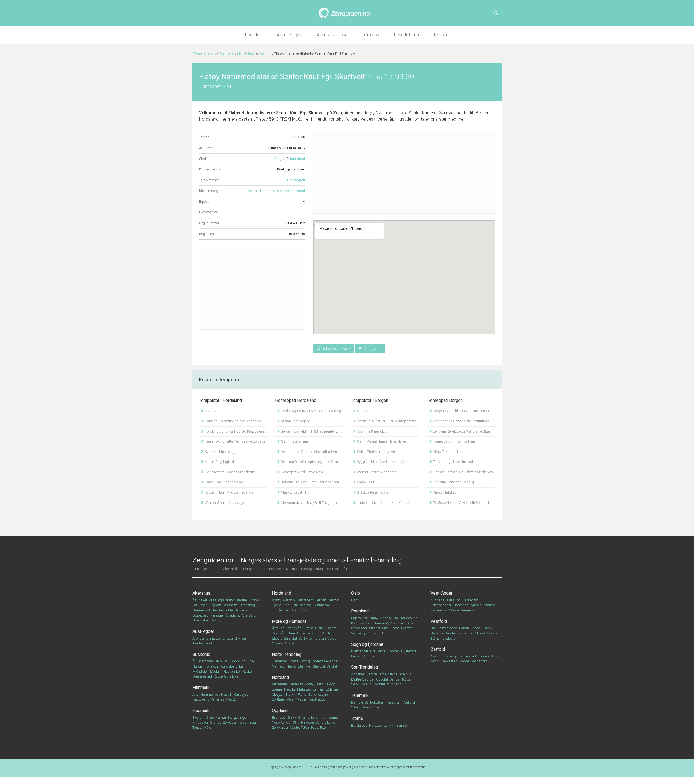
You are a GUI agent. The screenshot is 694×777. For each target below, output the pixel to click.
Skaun (366, 684)
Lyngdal (476, 605)
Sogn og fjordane (367, 644)
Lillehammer (317, 717)
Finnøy (373, 618)
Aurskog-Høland (221, 600)
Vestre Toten (299, 728)
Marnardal (439, 610)
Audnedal (437, 600)
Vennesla (467, 610)
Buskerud (201, 654)
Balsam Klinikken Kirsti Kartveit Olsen (309, 482)
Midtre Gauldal (362, 679)
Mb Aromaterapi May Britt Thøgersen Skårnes (311, 503)
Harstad (375, 725)
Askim (435, 656)
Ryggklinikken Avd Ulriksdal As (228, 492)
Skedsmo (233, 615)
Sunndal (290, 638)
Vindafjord (375, 633)
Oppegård (200, 615)
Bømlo (276, 605)
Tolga (242, 722)
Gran (302, 717)
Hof (433, 628)
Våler (208, 728)
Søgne (454, 610)
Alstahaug (280, 684)
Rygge (464, 661)
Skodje (277, 638)
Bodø (331, 684)
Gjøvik (292, 717)
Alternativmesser (333, 34)
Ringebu (307, 722)
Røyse (218, 676)
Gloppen (393, 651)
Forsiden (253, 34)
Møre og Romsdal (289, 621)
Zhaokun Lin (366, 482)
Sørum (254, 615)
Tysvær (406, 628)
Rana (302, 694)
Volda (331, 638)
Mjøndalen (200, 671)
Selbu (355, 684)
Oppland (280, 710)
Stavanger (359, 628)
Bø (366, 702)
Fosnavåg (294, 628)
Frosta (294, 661)
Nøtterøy (436, 633)
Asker (202, 600)
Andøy (309, 684)
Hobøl (494, 656)
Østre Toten (318, 728)
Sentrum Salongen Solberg (453, 482)
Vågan (302, 699)
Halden (483, 656)
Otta (296, 722)
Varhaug (358, 633)
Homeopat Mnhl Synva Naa (301, 472)
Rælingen (217, 615)
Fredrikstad (467, 656)
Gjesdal (386, 618)
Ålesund (278, 628)
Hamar (220, 717)
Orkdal (395, 679)
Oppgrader (373, 348)
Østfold (437, 649)
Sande (450, 633)
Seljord (409, 702)
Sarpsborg (479, 661)
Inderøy (317, 661)
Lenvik (389, 725)
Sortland (278, 699)
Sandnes (398, 623)
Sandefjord (464, 633)
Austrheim (306, 600)
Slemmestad (202, 676)
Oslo (355, 593)
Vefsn (291, 699)
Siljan (355, 707)
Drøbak (215, 605)
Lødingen (332, 689)
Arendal (198, 638)
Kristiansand (440, 605)
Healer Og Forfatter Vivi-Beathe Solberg (234, 441)
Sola (410, 623)
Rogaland (360, 611)
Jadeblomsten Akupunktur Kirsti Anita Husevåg (387, 503)
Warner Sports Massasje (224, 503)
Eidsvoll (254, 600)
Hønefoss (212, 666)
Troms (357, 718)
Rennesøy (382, 623)
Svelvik (492, 633)
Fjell (294, 605)
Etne (286, 605)
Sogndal (368, 656)
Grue (210, 717)
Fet (194, 605)
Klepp (369, 623)
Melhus (405, 674)
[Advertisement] (252, 289)
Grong (305, 661)
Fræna (308, 628)
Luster (356, 656)
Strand (374, 628)
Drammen (205, 661)
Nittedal (242, 610)
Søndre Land (325, 722)
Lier (242, 666)
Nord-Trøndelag (286, 654)
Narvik (291, 694)
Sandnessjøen (319, 694)
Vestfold (438, 621)
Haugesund (409, 618)
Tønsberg (448, 638)
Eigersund (359, 618)
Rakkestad (449, 661)
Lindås (277, 610)
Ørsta (289, 643)
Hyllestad (408, 651)
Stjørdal (319, 666)
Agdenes (358, 674)
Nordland (280, 677)
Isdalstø (304, 605)
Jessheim (230, 605)
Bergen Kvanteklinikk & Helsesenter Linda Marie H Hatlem (311, 431)
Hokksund (238, 661)
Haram (330, 628)
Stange (215, 722)
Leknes (318, 689)
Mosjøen (278, 694)
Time (385, 628)
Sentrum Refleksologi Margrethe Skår (309, 462)
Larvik (488, 628)
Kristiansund (310, 633)
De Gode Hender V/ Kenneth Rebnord (460, 503)
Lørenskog (247, 605)
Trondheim (381, 684)
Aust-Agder (203, 631)
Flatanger (279, 661)
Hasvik (226, 694)
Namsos (278, 666)
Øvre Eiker (232, 676)
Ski (244, 615)
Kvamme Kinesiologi (219, 452)
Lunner (333, 717)
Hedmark (201, 710)
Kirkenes (217, 699)
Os (286, 610)
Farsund (453, 600)
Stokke (480, 633)
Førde (381, 651)
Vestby (216, 620)
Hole (250, 661)
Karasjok (241, 694)
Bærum (241, 600)
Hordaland (246, 54)
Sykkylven (306, 638)
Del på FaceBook (336, 348)
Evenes (277, 689)
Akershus (201, 593)
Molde (325, 633)
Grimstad (213, 638)
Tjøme (434, 638)
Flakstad (304, 689)
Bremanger (359, 651)
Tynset (197, 728)
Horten (464, 628)
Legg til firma (406, 34)
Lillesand (230, 638)
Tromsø (401, 725)
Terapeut (226, 54)
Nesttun (334, 600)
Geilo (218, 661)
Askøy (276, 600)
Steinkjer (304, 666)
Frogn (203, 605)
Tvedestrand (202, 643)
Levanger (331, 661)
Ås (194, 600)
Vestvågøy (317, 699)
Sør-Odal (230, 722)
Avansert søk (289, 34)
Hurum (197, 666)
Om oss (371, 34)
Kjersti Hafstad (444, 492)
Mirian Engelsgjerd (219, 462)
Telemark (359, 695)
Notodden (377, 702)
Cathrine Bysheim (294, 441)
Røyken (248, 671)
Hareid (292, 633)
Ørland (396, 684)
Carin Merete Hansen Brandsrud (229, 472)
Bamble (357, 702)
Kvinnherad (321, 605)
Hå (395, 618)
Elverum (198, 717)
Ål (194, 661)
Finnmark (201, 687)
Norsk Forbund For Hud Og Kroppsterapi (235, 431)
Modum (216, 671)
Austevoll (289, 600)
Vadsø (231, 699)
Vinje (375, 707)
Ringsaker (200, 722)
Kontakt (441, 34)
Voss (304, 610)
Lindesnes (460, 605)
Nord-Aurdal (281, 722)
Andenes (296, 684)
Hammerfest (210, 694)
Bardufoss (359, 725)
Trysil (252, 722)
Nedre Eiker (232, 671)
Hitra (382, 674)
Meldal (393, 674)
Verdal (332, 666)
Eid (372, 651)
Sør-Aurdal (280, 728)
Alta (195, 694)
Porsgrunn (394, 702)
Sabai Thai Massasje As (223, 482)
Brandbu (279, 717)
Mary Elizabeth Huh (295, 492)
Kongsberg (228, 666)
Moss (434, 661)
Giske (319, 628)
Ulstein (320, 638)
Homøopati (296, 180)
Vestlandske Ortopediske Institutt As (308, 452)
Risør (242, 638)
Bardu (321, 684)
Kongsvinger (237, 717)
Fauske (289, 689)
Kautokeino (200, 699)
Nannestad (201, 610)
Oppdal (382, 679)
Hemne (371, 674)
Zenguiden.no (204, 54)
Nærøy (291, 666)
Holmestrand (447, 628)
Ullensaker (200, 620)
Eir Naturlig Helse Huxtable (453, 462)
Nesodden (226, 610)
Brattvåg (279, 633)
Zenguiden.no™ (356, 767)
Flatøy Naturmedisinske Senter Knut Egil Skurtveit (277, 112)
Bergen (265, 54)
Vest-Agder (441, 593)
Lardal (476, 628)
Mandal (490, 605)
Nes (214, 610)
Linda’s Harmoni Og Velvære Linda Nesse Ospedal (463, 472)
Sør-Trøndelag (364, 667)
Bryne (394, 628)
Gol (225, 661)
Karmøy (357, 623)
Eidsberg (449, 656)
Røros (406, 679)
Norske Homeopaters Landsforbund (276, 191)
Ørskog (277, 643)
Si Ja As (210, 411)
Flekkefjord (470, 600)
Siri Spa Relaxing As (372, 492)
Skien (365, 707)
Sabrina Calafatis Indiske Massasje (232, 421)
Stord (294, 610)
